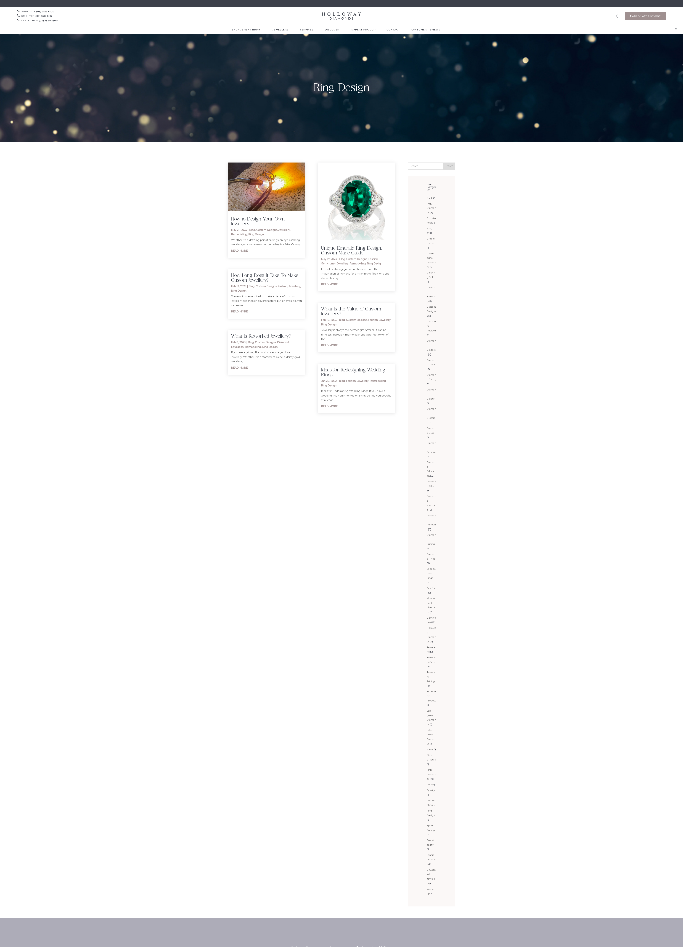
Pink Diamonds (431, 774)
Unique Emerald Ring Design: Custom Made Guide (351, 250)
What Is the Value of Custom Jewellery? (351, 311)
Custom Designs (266, 230)
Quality (431, 790)
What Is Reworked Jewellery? (261, 336)
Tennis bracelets (431, 859)
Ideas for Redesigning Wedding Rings (353, 372)
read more (239, 250)
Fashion (282, 286)
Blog (252, 230)
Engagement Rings (431, 573)
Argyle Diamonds (431, 208)
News (430, 749)
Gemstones (328, 263)
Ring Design (256, 234)
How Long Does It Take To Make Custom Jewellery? (264, 277)
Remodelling (239, 234)
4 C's (429, 197)
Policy (430, 784)
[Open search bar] (618, 15)
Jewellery (284, 230)
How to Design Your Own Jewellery (258, 221)
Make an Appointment (645, 16)
